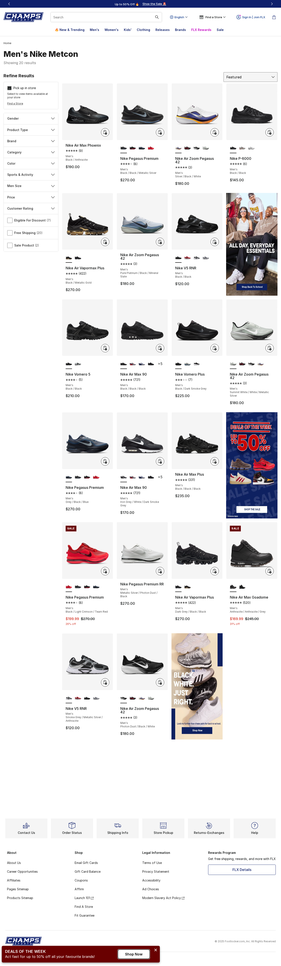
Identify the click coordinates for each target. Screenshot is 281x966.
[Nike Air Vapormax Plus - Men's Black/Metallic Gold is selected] (69, 258)
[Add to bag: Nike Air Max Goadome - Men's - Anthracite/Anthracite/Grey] (269, 571)
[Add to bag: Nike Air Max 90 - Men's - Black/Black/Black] (160, 348)
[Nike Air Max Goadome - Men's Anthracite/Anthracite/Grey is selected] (233, 587)
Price (11, 197)
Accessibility (151, 880)
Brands (180, 30)
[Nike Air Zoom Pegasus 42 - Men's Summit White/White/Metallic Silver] (205, 148)
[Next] (272, 4)
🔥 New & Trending (70, 30)
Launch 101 (82, 898)
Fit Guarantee (84, 915)
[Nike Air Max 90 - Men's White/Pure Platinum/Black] (142, 364)
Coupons (81, 880)
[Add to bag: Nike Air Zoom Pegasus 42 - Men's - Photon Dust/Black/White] (160, 682)
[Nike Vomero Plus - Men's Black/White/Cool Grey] (196, 364)
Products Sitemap (20, 898)
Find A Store (84, 906)
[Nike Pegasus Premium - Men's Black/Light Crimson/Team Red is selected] (69, 587)
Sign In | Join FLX (253, 17)
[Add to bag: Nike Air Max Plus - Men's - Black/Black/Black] (215, 461)
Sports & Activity (20, 174)
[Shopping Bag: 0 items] (273, 17)
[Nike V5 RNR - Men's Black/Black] (87, 698)
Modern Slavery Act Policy (161, 898)
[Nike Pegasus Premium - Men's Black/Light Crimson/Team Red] (151, 148)
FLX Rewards (201, 30)
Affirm (79, 889)
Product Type (17, 130)
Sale (220, 30)
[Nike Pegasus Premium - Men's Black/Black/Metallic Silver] (78, 477)
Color (11, 163)
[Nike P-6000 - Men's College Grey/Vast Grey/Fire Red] (242, 148)
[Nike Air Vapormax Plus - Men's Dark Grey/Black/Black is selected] (178, 587)
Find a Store (15, 103)
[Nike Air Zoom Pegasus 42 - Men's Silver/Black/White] (260, 364)
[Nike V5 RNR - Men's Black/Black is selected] (178, 258)
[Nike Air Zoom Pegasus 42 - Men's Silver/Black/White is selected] (178, 148)
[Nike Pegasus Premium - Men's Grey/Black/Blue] (142, 148)
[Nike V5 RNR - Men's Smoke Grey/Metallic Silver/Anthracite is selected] (69, 698)
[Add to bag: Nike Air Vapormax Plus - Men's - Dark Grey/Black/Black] (215, 571)
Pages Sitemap (18, 889)
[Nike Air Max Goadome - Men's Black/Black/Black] (242, 587)
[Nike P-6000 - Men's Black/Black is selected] (233, 148)
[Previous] (9, 4)
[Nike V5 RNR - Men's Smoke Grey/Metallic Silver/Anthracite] (196, 258)
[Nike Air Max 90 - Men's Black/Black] (151, 364)
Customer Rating (20, 208)
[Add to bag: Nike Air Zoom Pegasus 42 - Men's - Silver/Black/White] (215, 132)
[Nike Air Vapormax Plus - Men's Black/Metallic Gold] (187, 587)
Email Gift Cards (86, 863)
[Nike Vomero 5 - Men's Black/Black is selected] (69, 364)
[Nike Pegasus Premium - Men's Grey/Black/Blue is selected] (69, 477)
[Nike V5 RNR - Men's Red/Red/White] (187, 258)
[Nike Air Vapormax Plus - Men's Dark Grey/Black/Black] (78, 258)
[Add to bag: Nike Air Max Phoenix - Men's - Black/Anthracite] (105, 132)
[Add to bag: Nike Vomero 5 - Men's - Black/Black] (105, 348)
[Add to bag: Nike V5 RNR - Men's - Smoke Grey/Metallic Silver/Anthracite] (105, 682)
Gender (13, 118)
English (179, 17)
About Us (14, 863)
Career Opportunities (22, 871)
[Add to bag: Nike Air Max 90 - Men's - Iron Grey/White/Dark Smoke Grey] (160, 461)
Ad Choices (150, 889)
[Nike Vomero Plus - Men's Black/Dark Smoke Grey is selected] (178, 364)
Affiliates (13, 880)
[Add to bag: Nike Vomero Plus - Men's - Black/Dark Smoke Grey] (215, 348)
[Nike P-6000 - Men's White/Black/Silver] (251, 148)
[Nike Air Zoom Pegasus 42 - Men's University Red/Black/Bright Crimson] (187, 148)
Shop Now (133, 954)
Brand (11, 141)
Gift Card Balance (88, 871)
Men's (94, 30)
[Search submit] (157, 17)
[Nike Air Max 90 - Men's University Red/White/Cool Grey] (133, 364)
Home (7, 43)
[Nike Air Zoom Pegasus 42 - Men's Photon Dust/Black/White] (196, 148)
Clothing (143, 30)
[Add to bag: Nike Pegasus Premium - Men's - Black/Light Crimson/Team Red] (105, 571)
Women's (111, 30)
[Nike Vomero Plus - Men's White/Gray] (187, 364)
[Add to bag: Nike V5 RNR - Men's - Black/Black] (215, 242)
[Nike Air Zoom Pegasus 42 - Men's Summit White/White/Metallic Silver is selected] (233, 364)
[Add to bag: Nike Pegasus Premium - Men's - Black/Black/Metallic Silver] (160, 132)
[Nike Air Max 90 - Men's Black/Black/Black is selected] (123, 364)
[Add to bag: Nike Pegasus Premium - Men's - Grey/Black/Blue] (105, 461)
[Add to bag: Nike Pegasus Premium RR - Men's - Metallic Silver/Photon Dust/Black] (160, 571)
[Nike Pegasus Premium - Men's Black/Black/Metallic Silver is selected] (123, 148)
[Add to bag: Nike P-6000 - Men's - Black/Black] (269, 132)
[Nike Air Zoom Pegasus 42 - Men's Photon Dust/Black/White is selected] (123, 698)
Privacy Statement (155, 871)
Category (14, 152)
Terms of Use (152, 863)
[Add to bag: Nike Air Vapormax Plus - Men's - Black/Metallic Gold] (105, 242)
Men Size (14, 186)
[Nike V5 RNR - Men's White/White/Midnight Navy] (205, 258)
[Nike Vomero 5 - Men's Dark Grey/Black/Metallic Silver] (78, 364)
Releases (162, 30)
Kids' (127, 30)
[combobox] (106, 17)
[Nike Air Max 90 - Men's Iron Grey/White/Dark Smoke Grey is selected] (123, 477)
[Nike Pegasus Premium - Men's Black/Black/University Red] (133, 148)
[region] (140, 4)
